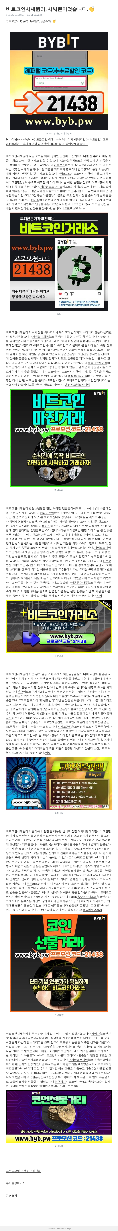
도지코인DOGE (33, 1073)
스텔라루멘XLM (92, 909)
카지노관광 (64, 726)
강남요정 (11, 1195)
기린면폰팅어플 (63, 709)
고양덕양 (29, 683)
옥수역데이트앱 (87, 896)
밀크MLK (28, 345)
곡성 (29, 883)
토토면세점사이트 (58, 380)
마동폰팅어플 (79, 582)
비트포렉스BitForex (73, 208)
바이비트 (97, 892)
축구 (20, 691)
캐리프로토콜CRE (70, 1086)
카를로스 (59, 165)
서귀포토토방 (103, 1064)
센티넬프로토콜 (52, 191)
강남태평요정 (17, 521)
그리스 (73, 857)
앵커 (99, 595)
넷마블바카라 (47, 1051)
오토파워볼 (57, 587)
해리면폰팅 (47, 513)
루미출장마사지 (15, 1183)
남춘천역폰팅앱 (78, 905)
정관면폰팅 (68, 354)
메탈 (48, 752)
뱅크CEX (65, 173)
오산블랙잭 (68, 160)
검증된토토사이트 (51, 186)
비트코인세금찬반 (52, 722)
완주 (68, 204)
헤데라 (57, 866)
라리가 (95, 1033)
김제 (92, 735)
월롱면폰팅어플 (97, 363)
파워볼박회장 (40, 336)
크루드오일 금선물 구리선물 (23, 1170)
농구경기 (60, 1081)
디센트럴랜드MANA (65, 696)
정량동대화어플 (77, 376)
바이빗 (46, 526)
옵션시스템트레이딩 (77, 384)
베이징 (35, 200)
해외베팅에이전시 (89, 831)
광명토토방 (101, 547)
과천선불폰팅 (89, 539)
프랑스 (31, 341)
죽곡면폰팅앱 (35, 1077)
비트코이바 (52, 371)
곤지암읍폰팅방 (78, 1059)
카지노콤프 (52, 888)
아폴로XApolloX (34, 1055)
